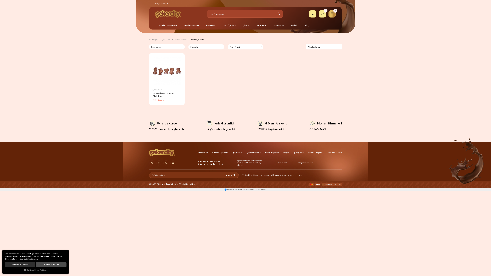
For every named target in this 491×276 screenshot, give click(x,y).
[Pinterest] (172, 162)
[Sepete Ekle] (178, 102)
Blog (307, 25)
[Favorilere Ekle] (172, 102)
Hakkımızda (203, 152)
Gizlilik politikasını (252, 175)
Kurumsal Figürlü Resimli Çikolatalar (163, 94)
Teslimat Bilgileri (315, 152)
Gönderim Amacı (191, 25)
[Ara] (279, 14)
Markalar (295, 25)
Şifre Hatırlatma (254, 152)
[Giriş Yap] (312, 14)
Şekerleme (261, 25)
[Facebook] (158, 162)
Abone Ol (230, 175)
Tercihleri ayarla (20, 264)
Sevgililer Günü (211, 25)
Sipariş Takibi (237, 152)
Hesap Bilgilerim (272, 152)
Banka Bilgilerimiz (220, 152)
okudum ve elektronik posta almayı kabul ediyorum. (274, 175)
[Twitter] (165, 162)
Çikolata (246, 25)
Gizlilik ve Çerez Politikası (36, 270)
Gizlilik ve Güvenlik (334, 152)
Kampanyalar (278, 25)
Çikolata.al (157, 89)
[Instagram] (151, 162)
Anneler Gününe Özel (168, 25)
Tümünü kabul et (51, 264)
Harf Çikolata (230, 25)
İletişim (286, 152)
